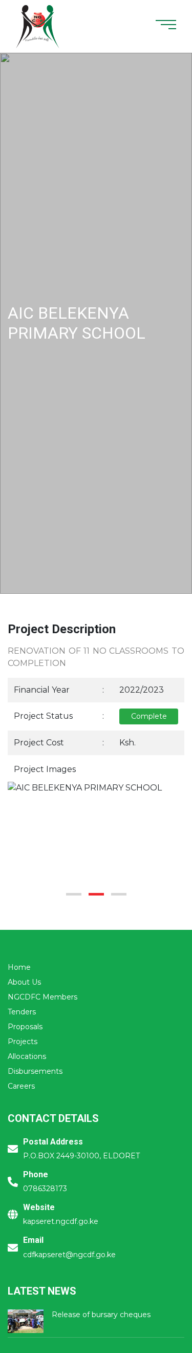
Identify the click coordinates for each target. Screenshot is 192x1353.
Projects (22, 1041)
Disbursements (35, 1071)
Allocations (27, 1056)
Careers (21, 1086)
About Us (24, 982)
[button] (73, 894)
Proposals (25, 1026)
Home (19, 967)
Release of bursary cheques (101, 1314)
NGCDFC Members (42, 997)
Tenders (22, 1011)
